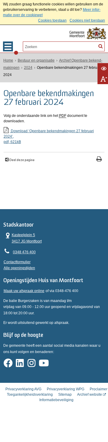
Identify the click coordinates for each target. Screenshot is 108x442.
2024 (28, 68)
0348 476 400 (24, 252)
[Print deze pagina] (99, 159)
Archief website (89, 394)
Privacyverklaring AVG (23, 389)
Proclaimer (98, 389)
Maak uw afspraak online (24, 291)
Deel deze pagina (21, 160)
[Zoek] (100, 46)
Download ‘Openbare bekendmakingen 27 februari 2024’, (49, 136)
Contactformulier (17, 262)
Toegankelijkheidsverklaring (30, 394)
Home (8, 60)
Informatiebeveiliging (56, 400)
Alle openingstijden (19, 268)
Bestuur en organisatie (36, 60)
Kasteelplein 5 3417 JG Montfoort (23, 237)
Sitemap (65, 394)
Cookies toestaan (52, 20)
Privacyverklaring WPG (65, 389)
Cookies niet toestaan (87, 20)
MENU (8, 46)
